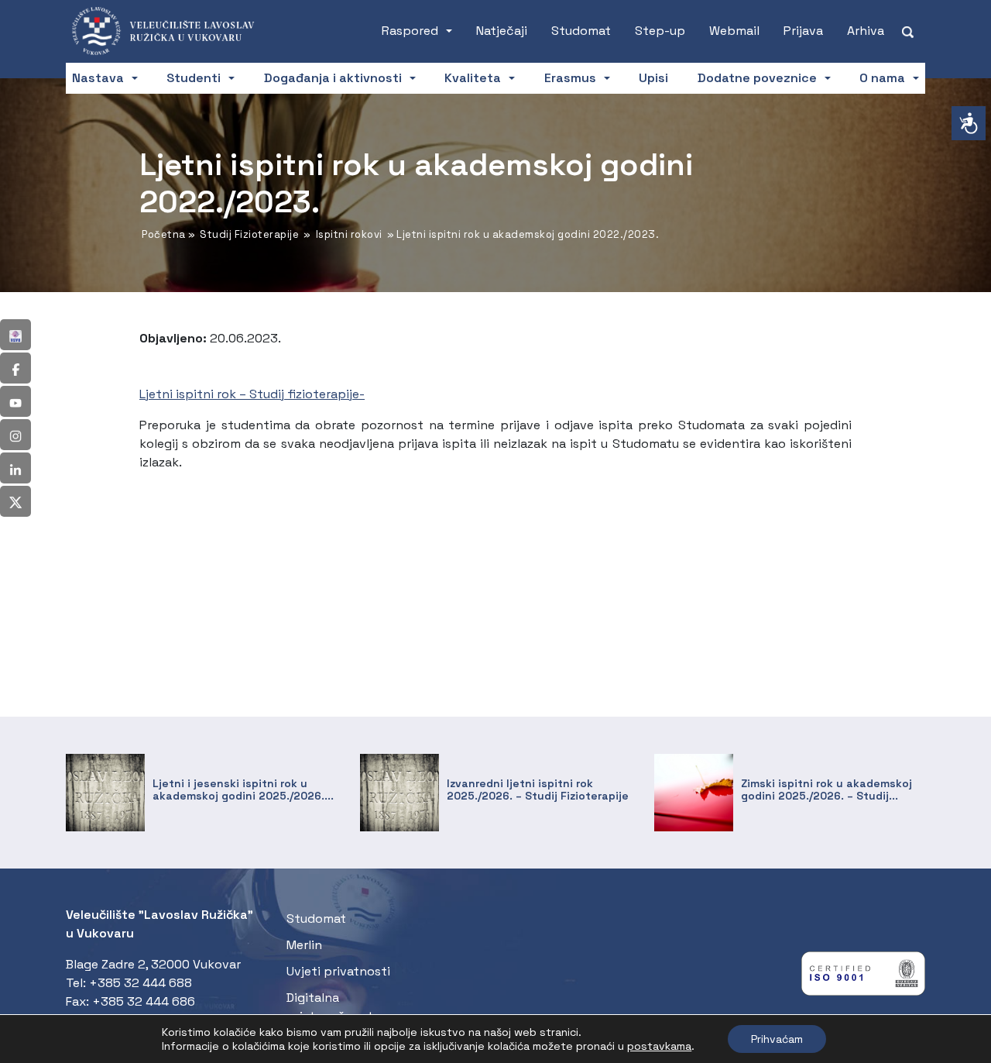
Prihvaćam (777, 1039)
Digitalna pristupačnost (329, 1006)
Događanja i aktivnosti (333, 78)
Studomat (581, 30)
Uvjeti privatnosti (338, 971)
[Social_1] (15, 334)
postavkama (659, 1046)
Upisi (653, 78)
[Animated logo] (172, 31)
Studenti (193, 78)
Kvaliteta (472, 78)
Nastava (98, 78)
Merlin (304, 945)
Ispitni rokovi (349, 234)
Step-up (660, 30)
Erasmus (570, 78)
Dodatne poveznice (757, 78)
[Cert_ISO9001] (863, 977)
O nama (882, 78)
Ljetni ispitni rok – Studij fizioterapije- (252, 394)
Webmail (734, 30)
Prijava (803, 30)
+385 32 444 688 (140, 983)
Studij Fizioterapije (249, 234)
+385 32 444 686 (143, 1001)
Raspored (410, 30)
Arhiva (865, 30)
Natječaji (501, 30)
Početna (164, 234)
